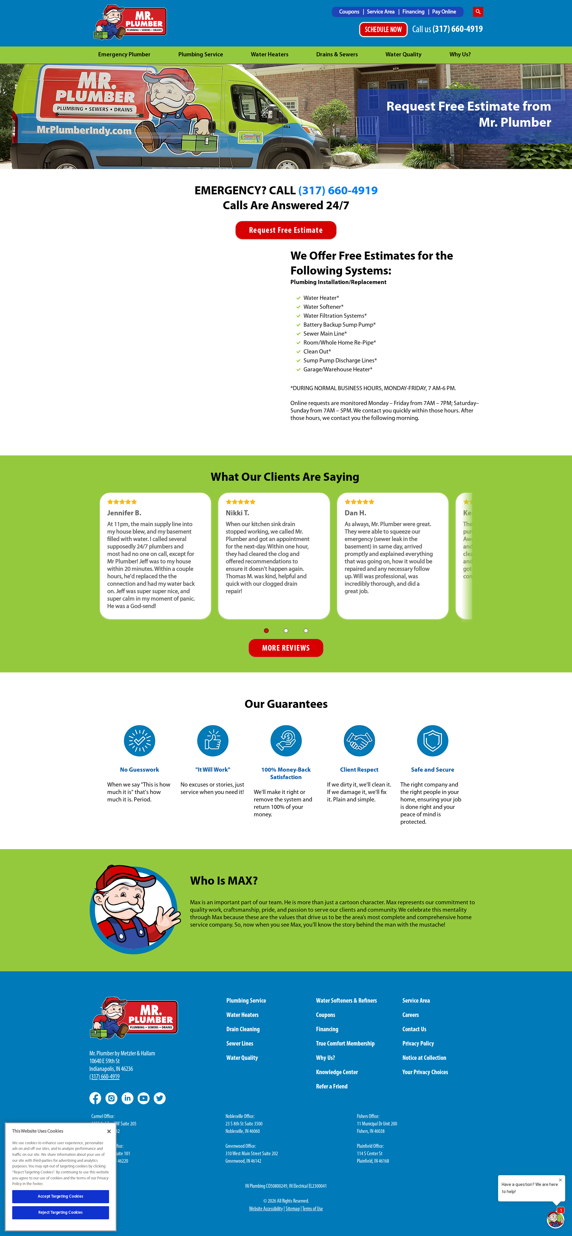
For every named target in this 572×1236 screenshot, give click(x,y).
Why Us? (460, 55)
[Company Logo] (130, 22)
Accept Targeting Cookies (60, 1196)
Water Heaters (269, 55)
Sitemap (293, 1209)
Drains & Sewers (337, 55)
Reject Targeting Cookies (60, 1213)
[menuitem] (352, 12)
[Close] (109, 1131)
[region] (60, 1176)
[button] (266, 630)
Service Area (381, 12)
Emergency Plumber (124, 55)
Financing (414, 12)
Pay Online (444, 12)
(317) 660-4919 (338, 191)
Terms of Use (312, 1209)
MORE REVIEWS (286, 648)
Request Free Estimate (286, 231)
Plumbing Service (200, 55)
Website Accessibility (266, 1209)
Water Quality (404, 55)
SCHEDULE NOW (383, 30)
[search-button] (478, 12)
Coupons (349, 12)
